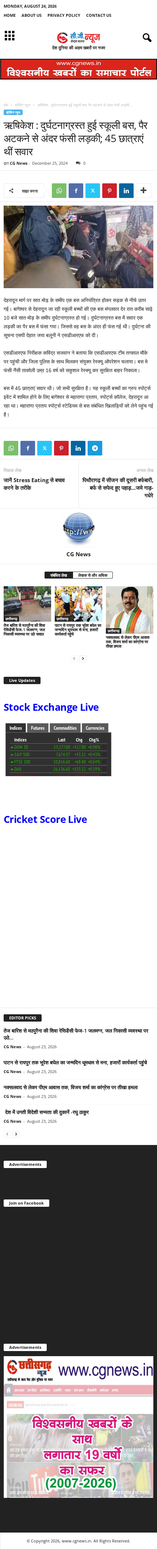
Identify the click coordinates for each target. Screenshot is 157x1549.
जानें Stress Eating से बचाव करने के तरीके (34, 483)
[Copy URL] (111, 448)
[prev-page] (74, 658)
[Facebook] (76, 190)
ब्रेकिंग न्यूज (22, 104)
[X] (92, 190)
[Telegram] (95, 448)
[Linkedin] (126, 190)
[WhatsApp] (59, 190)
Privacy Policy (63, 15)
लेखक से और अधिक (92, 575)
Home (10, 15)
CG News (18, 163)
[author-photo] (78, 529)
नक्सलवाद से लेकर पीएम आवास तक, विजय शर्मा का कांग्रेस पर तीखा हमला (127, 641)
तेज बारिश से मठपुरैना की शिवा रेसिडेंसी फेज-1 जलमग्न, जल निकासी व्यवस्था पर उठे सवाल (24, 629)
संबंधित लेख (58, 575)
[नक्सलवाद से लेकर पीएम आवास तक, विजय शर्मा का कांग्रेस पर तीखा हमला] (129, 610)
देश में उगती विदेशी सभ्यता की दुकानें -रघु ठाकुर (46, 1112)
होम (6, 104)
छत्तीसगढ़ (11, 618)
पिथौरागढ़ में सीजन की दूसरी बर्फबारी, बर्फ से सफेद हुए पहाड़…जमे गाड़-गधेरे (118, 487)
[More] (143, 190)
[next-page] (83, 658)
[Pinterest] (109, 190)
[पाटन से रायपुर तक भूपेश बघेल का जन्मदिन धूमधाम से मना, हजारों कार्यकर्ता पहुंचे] (78, 604)
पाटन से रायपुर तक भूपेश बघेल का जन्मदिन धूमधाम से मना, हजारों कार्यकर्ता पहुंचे (78, 629)
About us (32, 15)
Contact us (98, 15)
